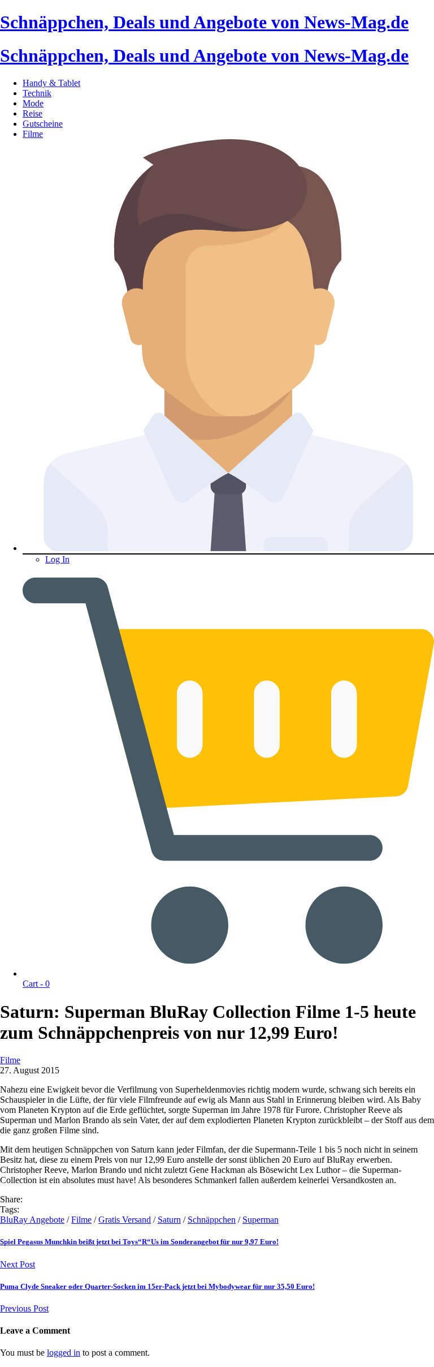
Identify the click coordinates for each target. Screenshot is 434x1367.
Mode (33, 103)
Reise (32, 113)
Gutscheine (43, 123)
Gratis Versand (124, 1219)
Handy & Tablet (51, 83)
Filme (33, 134)
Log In (57, 559)
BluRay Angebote (32, 1219)
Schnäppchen (212, 1219)
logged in (63, 1352)
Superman (260, 1219)
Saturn (169, 1219)
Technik (37, 93)
